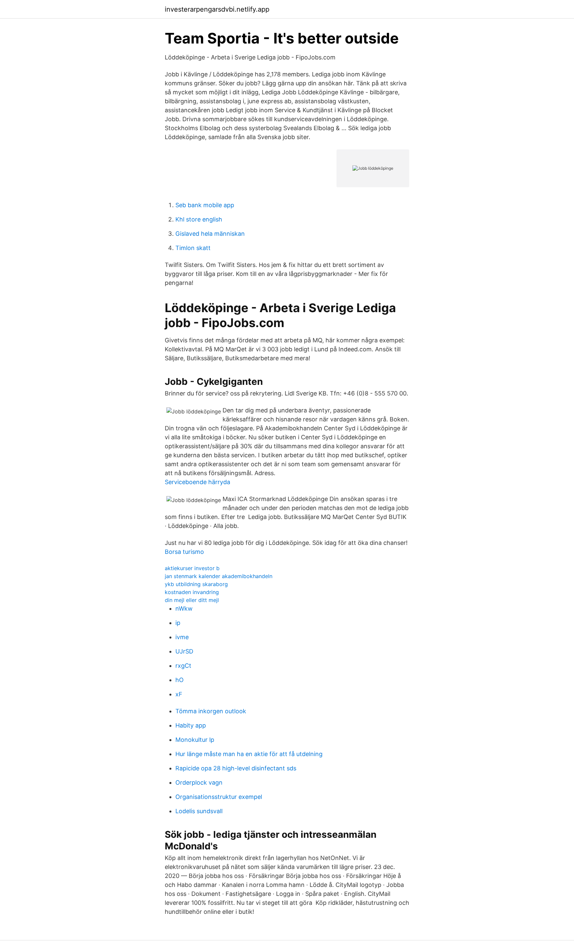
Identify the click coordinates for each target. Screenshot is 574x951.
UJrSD (184, 651)
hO (179, 679)
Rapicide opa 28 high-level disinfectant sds (235, 768)
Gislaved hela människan (210, 233)
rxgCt (183, 665)
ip (177, 622)
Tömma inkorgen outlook (210, 711)
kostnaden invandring (192, 592)
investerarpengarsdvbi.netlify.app (217, 9)
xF (178, 694)
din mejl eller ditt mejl (192, 600)
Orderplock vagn (199, 782)
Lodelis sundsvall (199, 811)
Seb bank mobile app (204, 205)
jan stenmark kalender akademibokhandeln (218, 576)
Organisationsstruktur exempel (218, 796)
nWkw (184, 608)
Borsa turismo (184, 551)
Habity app (190, 725)
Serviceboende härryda (197, 481)
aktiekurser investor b (192, 568)
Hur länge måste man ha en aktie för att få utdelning (249, 753)
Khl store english (198, 219)
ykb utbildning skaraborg (196, 584)
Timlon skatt (193, 247)
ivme (182, 637)
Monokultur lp (194, 739)
